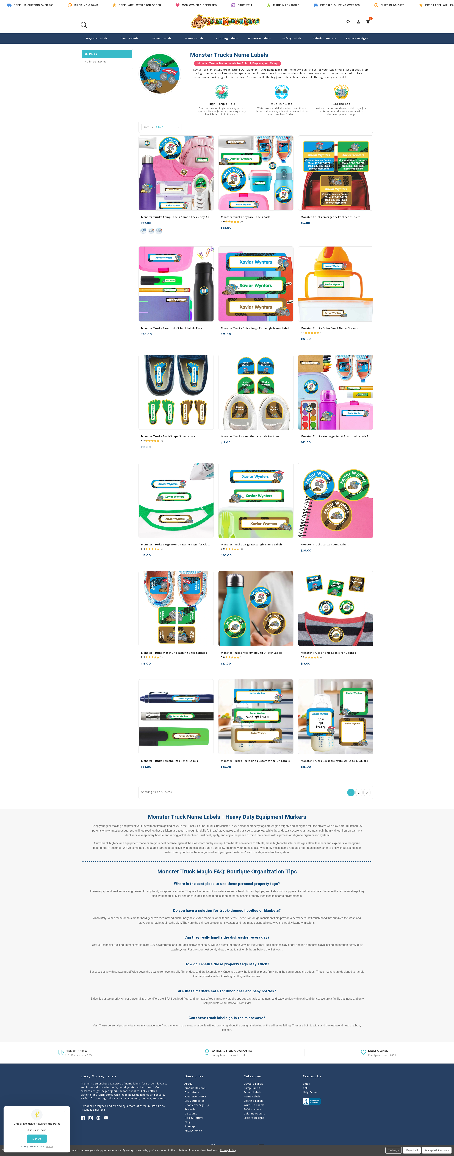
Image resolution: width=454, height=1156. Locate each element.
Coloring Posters (324, 38)
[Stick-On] (151, 230)
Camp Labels (130, 38)
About (188, 1083)
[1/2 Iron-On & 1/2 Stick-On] (158, 230)
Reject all (412, 1150)
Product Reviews (195, 1088)
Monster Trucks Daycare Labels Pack (245, 217)
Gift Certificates (194, 1100)
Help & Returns (194, 1117)
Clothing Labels (227, 38)
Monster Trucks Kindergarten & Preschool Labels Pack (337, 436)
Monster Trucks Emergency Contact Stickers (330, 217)
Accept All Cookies (437, 1150)
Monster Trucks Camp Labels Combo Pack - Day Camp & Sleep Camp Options (192, 217)
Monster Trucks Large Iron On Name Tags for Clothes (177, 544)
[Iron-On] (143, 230)
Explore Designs (357, 38)
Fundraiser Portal (195, 1096)
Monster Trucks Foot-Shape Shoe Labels (168, 436)
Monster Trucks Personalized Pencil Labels (169, 761)
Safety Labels (292, 38)
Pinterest (98, 1118)
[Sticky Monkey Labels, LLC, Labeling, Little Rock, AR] (312, 1101)
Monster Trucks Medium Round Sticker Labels (251, 652)
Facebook (83, 1118)
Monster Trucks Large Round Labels (325, 544)
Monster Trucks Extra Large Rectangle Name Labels (255, 328)
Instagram (90, 1118)
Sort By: (148, 127)
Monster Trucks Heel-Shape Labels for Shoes (251, 436)
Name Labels (194, 38)
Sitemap (189, 1126)
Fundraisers (191, 1092)
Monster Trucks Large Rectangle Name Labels (251, 544)
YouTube (106, 1118)
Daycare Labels (97, 38)
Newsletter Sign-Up (196, 1105)
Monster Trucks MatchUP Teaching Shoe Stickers (174, 652)
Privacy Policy (193, 1130)
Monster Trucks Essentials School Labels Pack (171, 328)
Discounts (190, 1113)
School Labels (161, 38)
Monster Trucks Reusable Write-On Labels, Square (334, 761)
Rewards (189, 1109)
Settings (393, 1150)
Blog (187, 1122)
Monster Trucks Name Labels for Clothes (328, 652)
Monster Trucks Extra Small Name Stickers (329, 328)
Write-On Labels (259, 38)
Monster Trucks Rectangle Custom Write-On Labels (255, 761)
